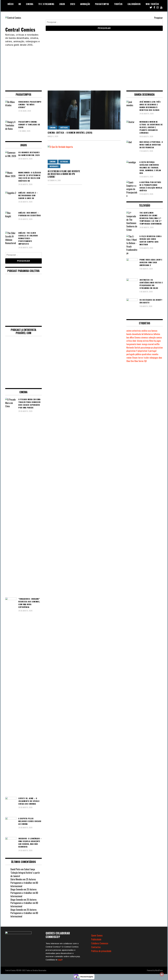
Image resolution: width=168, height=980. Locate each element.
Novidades (54, 166)
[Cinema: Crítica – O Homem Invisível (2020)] (84, 110)
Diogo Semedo (16, 889)
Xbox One (130, 361)
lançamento (131, 344)
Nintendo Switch (133, 347)
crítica (129, 340)
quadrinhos (146, 354)
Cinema (29, 4)
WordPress (159, 970)
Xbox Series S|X (140, 361)
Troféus (118, 4)
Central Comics (20, 29)
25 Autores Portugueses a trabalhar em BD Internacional (24, 883)
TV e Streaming (46, 4)
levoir (139, 344)
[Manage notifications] (162, 974)
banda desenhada (133, 334)
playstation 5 (143, 350)
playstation (158, 347)
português (130, 354)
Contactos (96, 947)
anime (129, 330)
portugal (152, 350)
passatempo (146, 347)
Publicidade (96, 939)
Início (10, 4)
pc (152, 347)
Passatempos (102, 4)
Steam (135, 357)
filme (151, 340)
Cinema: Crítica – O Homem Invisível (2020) (70, 132)
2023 (72, 4)
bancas (154, 330)
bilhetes (157, 334)
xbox (160, 357)
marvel (151, 344)
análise (144, 330)
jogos (158, 340)
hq (155, 340)
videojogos (153, 357)
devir (134, 340)
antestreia (136, 330)
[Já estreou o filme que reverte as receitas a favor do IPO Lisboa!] (65, 156)
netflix (156, 344)
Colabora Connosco (99, 943)
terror (140, 357)
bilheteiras (148, 334)
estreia (146, 340)
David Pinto (15, 869)
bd (143, 334)
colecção (152, 337)
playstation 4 (131, 350)
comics (159, 337)
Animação (85, 4)
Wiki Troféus (152, 4)
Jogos (62, 4)
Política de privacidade (101, 951)
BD (20, 4)
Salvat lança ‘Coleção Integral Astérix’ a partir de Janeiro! (25, 873)
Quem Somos (97, 935)
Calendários (134, 4)
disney (139, 340)
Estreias (64, 161)
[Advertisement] (84, 66)
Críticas (64, 127)
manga (145, 344)
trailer (146, 357)
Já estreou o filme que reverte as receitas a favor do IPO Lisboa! (64, 174)
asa (149, 330)
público (138, 354)
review (129, 357)
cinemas (144, 337)
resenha (155, 354)
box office (130, 337)
